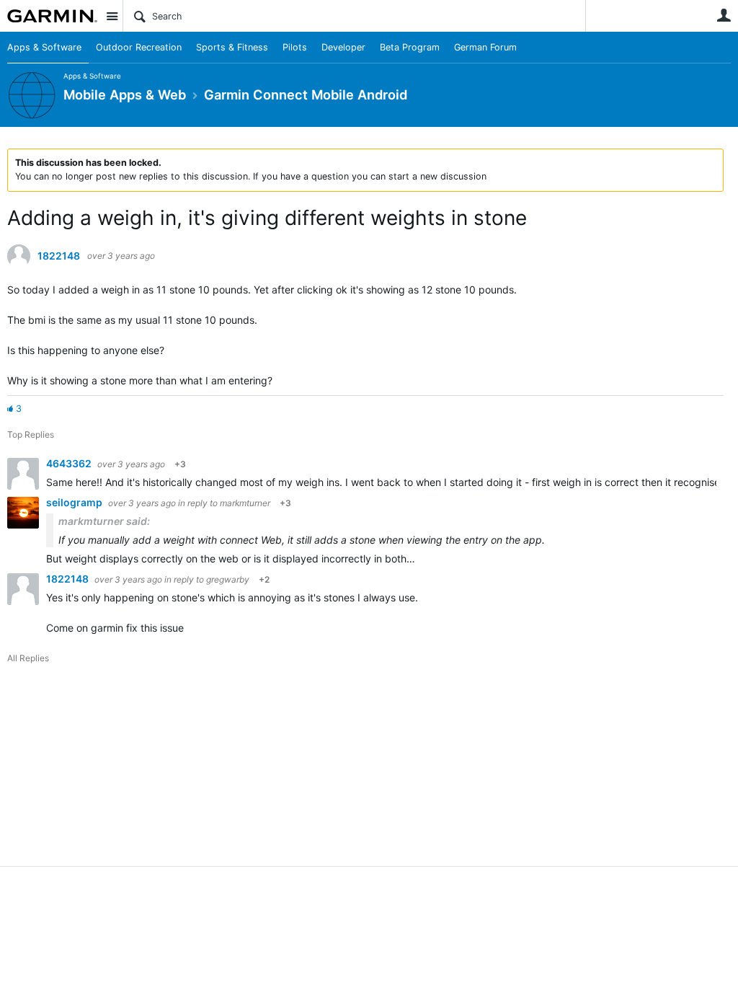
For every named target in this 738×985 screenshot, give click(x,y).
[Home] (52, 15)
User (723, 15)
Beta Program (410, 47)
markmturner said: (104, 521)
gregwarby (227, 579)
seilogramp (75, 502)
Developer (343, 47)
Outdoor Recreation (139, 47)
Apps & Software (44, 47)
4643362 (70, 463)
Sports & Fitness (232, 47)
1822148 (58, 256)
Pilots (295, 47)
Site (112, 16)
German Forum (485, 47)
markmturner (245, 503)
